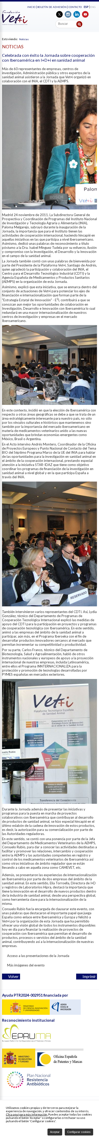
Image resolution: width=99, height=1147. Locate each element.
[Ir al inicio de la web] (14, 24)
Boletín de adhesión (52, 6)
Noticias (24, 39)
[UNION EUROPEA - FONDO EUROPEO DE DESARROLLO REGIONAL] (41, 1013)
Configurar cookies (79, 1131)
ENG (93, 6)
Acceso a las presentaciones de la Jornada (37, 956)
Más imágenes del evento (25, 965)
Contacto (75, 6)
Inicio (31, 6)
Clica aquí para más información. (27, 1114)
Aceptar (55, 1131)
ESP (86, 6)
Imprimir (88, 976)
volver (12, 976)
